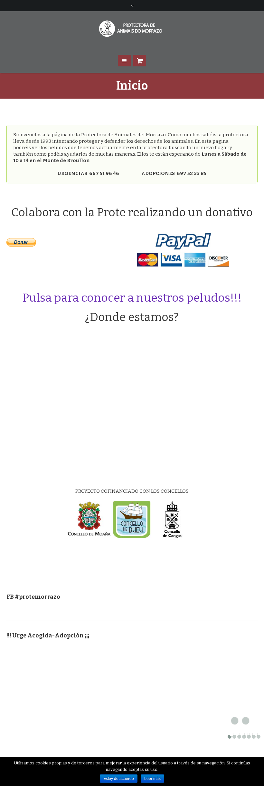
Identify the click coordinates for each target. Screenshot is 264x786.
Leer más (152, 778)
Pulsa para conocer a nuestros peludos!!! (132, 298)
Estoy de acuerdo (118, 778)
